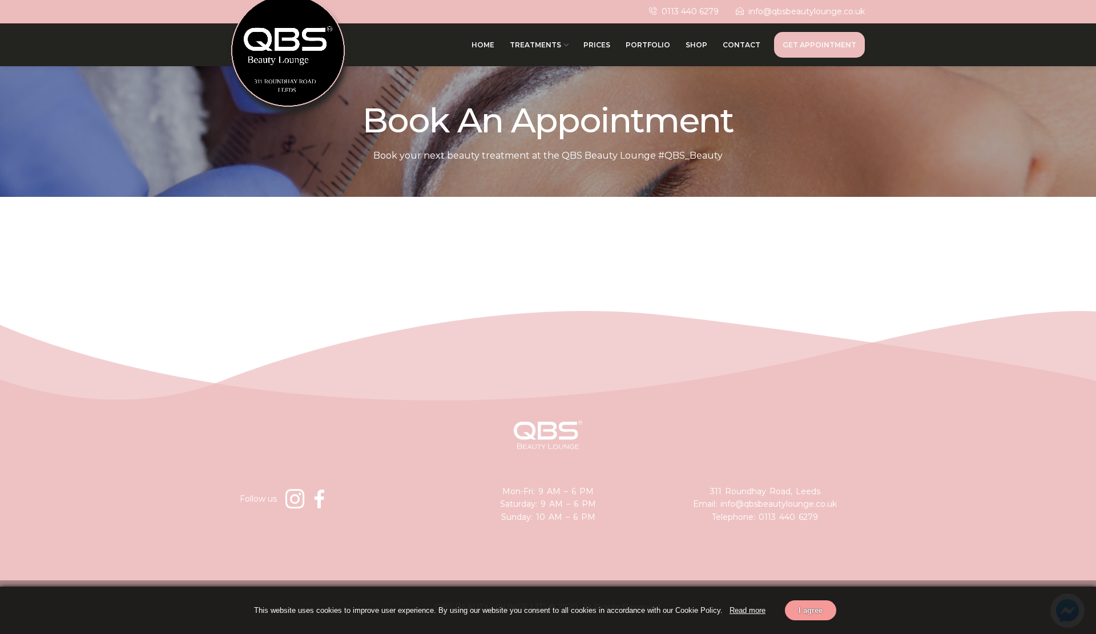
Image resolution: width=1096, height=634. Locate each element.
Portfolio (648, 45)
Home (483, 45)
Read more (747, 610)
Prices (596, 45)
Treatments (535, 45)
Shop (696, 45)
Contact (741, 45)
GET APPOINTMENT (819, 45)
